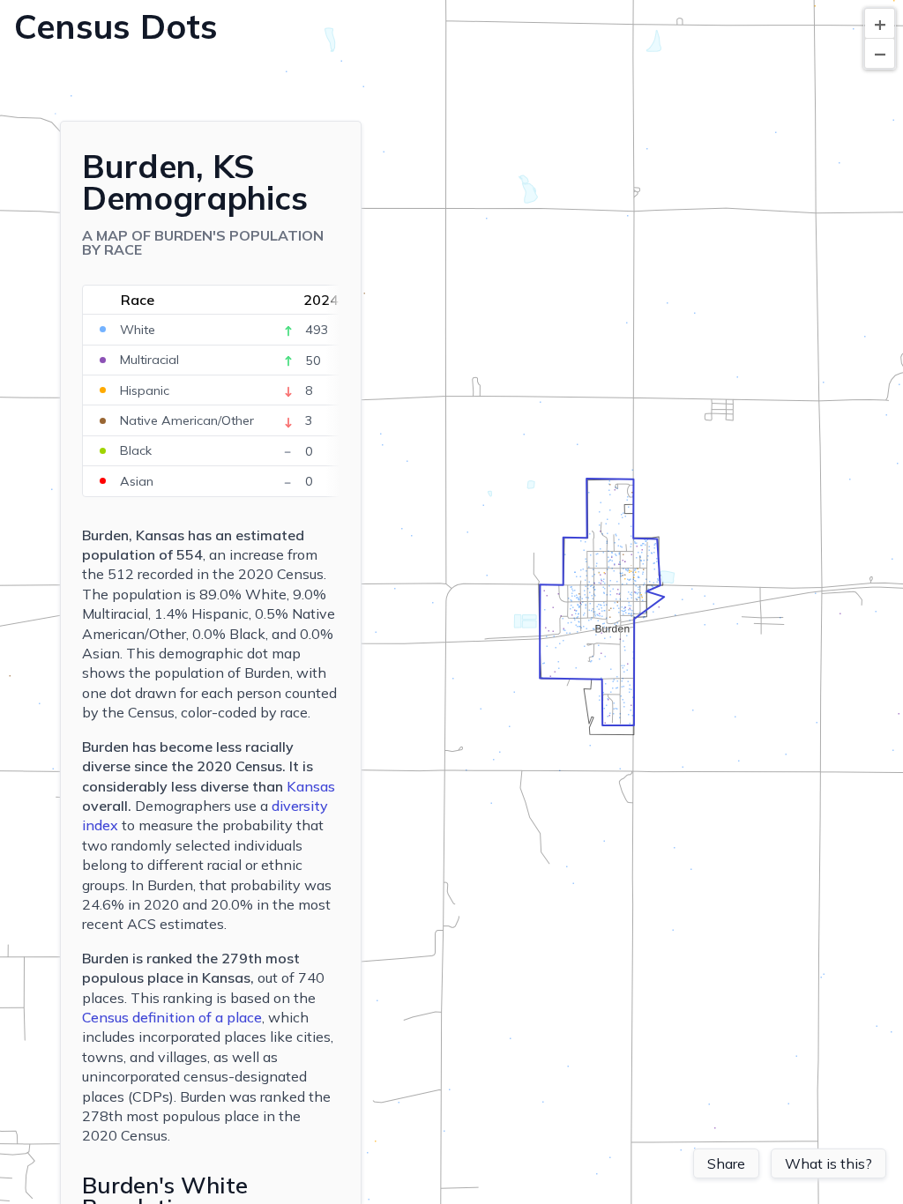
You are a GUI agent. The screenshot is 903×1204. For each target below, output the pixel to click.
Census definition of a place (172, 1017)
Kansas (311, 786)
